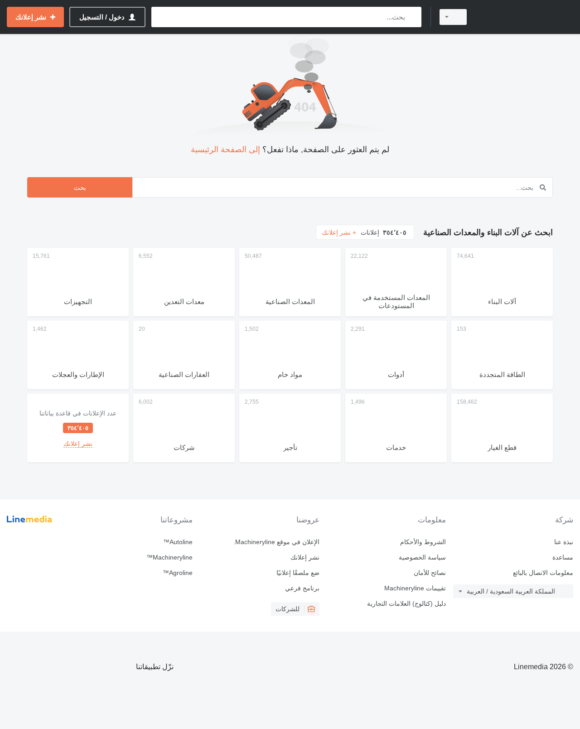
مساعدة (562, 557)
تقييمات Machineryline (415, 588)
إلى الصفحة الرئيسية (225, 149)
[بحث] (412, 17)
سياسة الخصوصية (422, 557)
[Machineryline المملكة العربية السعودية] (525, 17)
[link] (78, 428)
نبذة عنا (563, 542)
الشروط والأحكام (423, 542)
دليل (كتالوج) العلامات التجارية (406, 603)
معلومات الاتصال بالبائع (543, 572)
